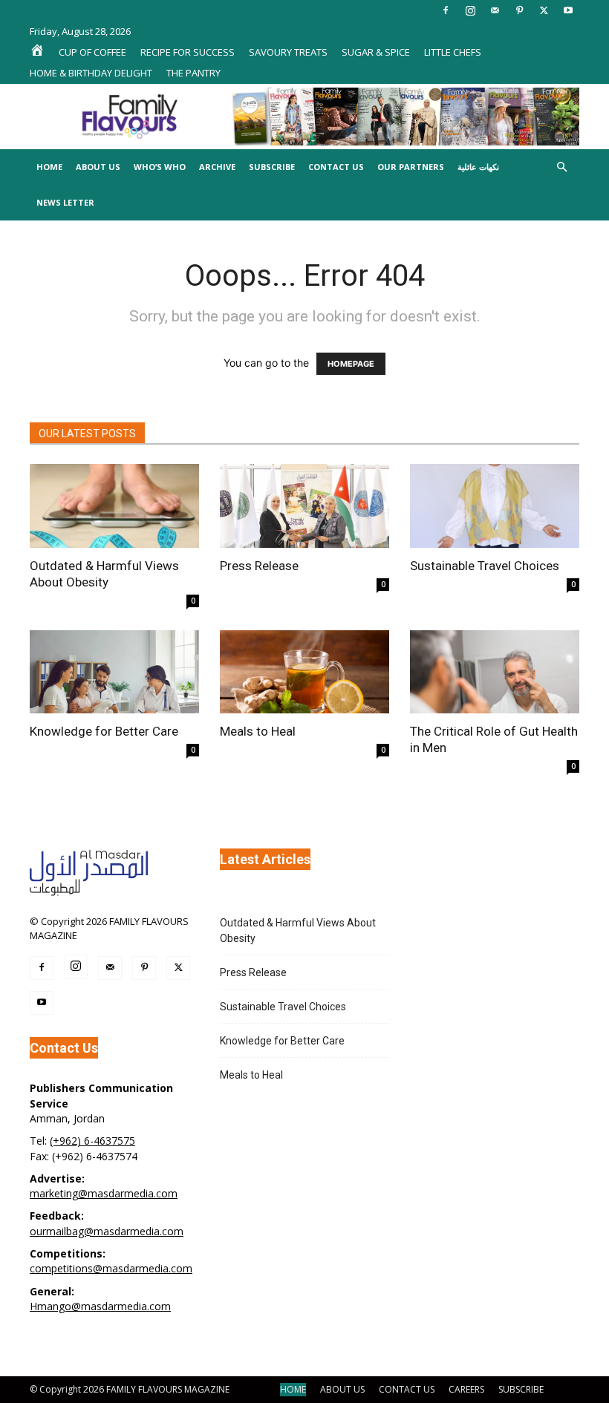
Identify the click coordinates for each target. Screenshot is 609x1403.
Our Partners (410, 166)
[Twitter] (544, 10)
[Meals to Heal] (304, 672)
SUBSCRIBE (521, 1389)
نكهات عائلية (478, 166)
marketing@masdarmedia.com (104, 1193)
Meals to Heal (258, 731)
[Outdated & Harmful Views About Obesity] (114, 506)
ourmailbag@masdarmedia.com (106, 1231)
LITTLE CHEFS (452, 52)
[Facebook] (445, 10)
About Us (98, 166)
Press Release (259, 565)
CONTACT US (406, 1389)
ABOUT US (342, 1389)
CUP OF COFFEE (92, 52)
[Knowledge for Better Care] (114, 672)
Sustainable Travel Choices (484, 565)
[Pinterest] (519, 10)
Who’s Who (160, 166)
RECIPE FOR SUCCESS (187, 52)
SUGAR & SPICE (376, 52)
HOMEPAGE (351, 364)
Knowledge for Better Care (104, 731)
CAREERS (466, 1389)
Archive (217, 166)
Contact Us (336, 166)
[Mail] (494, 10)
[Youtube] (568, 10)
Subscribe (272, 166)
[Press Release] (304, 506)
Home (49, 166)
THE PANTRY (193, 72)
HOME (293, 1389)
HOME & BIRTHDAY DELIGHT (91, 72)
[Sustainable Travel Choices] (494, 506)
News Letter (65, 202)
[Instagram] (470, 10)
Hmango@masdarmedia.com (100, 1306)
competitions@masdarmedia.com (111, 1268)
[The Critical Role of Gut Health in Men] (494, 672)
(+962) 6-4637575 (92, 1141)
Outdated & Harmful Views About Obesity (298, 930)
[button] (561, 167)
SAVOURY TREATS (288, 52)
